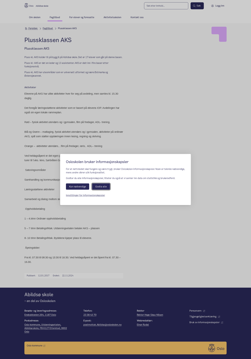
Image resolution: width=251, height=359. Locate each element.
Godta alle (101, 186)
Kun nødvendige (77, 186)
